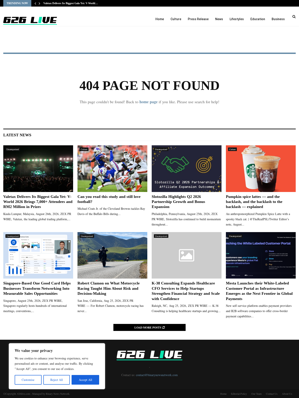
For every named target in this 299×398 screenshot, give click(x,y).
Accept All (85, 380)
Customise (28, 380)
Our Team (256, 393)
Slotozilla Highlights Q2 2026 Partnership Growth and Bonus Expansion (178, 201)
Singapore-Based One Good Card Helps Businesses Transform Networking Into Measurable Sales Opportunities (37, 288)
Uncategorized (13, 149)
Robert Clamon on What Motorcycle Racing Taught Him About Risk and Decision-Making (108, 288)
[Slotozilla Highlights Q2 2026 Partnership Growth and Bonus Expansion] (187, 168)
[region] (57, 366)
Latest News (17, 135)
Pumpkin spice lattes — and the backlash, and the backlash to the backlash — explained (254, 201)
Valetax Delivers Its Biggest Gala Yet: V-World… (70, 3)
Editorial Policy (239, 393)
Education (257, 19)
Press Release (198, 19)
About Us (287, 393)
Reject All (56, 380)
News (219, 19)
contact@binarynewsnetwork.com (157, 375)
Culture (176, 19)
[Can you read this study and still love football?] (112, 168)
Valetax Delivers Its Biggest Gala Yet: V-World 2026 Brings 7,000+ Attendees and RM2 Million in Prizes (37, 201)
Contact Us (272, 393)
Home (159, 19)
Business (278, 19)
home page (148, 102)
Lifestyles (237, 19)
